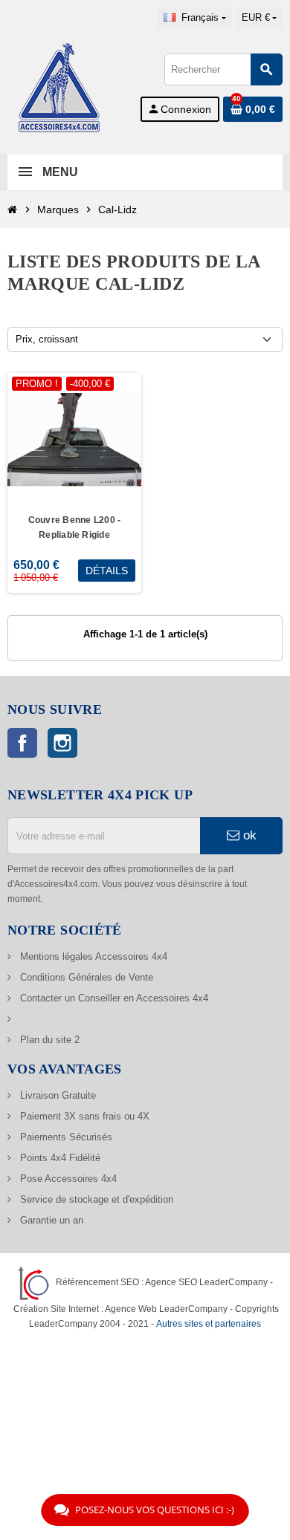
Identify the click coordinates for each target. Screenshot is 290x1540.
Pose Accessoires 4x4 (67, 1178)
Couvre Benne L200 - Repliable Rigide (74, 527)
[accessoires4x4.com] (59, 86)
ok (248, 835)
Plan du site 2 (48, 1039)
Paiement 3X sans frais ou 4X (83, 1116)
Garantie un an (50, 1220)
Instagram (62, 743)
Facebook (22, 743)
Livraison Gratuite (56, 1095)
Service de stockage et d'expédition (95, 1199)
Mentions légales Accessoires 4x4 (92, 956)
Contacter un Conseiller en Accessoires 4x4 (112, 998)
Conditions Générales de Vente (85, 977)
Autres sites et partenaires (208, 1323)
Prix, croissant (47, 339)
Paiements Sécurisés (64, 1137)
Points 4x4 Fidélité (58, 1157)
